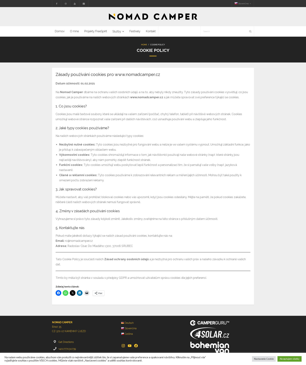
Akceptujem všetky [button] (289, 358)
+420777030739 (67, 348)
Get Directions (66, 342)
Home (144, 44)
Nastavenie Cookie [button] (264, 358)
